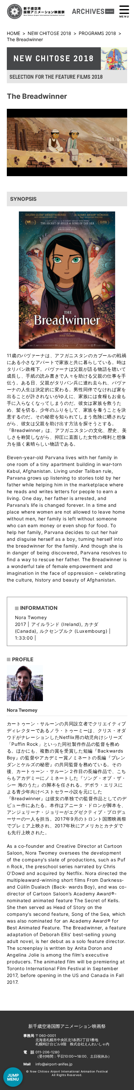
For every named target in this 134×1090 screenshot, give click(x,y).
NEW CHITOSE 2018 (49, 33)
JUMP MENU (13, 1077)
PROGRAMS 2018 (97, 33)
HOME (13, 33)
